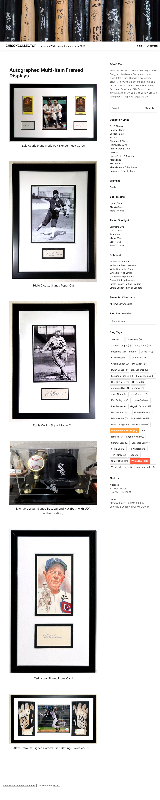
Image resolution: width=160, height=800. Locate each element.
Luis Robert (118, 406)
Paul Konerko (116, 234)
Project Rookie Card (124, 430)
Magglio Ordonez (140, 406)
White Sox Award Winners (123, 265)
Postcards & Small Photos (123, 171)
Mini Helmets (116, 163)
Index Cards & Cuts (120, 148)
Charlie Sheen (120, 363)
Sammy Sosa (119, 442)
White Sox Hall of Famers (122, 269)
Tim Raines (118, 454)
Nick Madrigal (120, 424)
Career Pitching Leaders (122, 280)
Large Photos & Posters (122, 156)
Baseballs (115, 137)
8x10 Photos (116, 126)
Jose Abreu (118, 394)
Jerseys (114, 152)
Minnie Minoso (117, 238)
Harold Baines (120, 382)
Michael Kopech (143, 412)
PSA (144, 430)
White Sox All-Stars (119, 261)
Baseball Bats (117, 133)
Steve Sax (118, 448)
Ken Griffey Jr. (120, 400)
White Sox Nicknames (121, 272)
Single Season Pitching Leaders (126, 287)
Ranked (117, 436)
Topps (134, 454)
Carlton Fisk (116, 230)
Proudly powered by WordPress (19, 785)
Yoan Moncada (145, 467)
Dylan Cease (119, 369)
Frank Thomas (117, 245)
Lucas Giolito (141, 400)
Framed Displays (118, 144)
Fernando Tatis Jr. (122, 376)
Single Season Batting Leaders (125, 284)
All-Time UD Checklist (121, 303)
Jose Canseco (139, 394)
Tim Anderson (137, 448)
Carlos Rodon (119, 357)
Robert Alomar (135, 436)
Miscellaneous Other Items (123, 167)
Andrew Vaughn (121, 345)
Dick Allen (139, 363)
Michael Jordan (120, 412)
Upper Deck (116, 203)
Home (139, 45)
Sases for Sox (141, 442)
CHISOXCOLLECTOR (20, 46)
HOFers (138, 382)
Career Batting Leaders (122, 276)
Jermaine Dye (117, 226)
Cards (113, 187)
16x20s (117, 339)
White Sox (140, 461)
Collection (152, 45)
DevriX (56, 785)
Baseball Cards (117, 130)
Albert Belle (134, 339)
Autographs (143, 345)
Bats (133, 351)
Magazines (115, 159)
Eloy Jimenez (139, 369)
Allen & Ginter (116, 207)
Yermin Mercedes (121, 467)
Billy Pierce (115, 241)
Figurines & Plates (119, 141)
